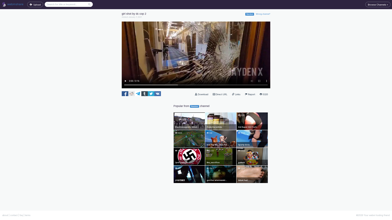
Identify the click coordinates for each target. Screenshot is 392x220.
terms (27, 215)
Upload (36, 4)
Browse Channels (377, 4)
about (5, 215)
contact (14, 215)
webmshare (14, 4)
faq (21, 215)
